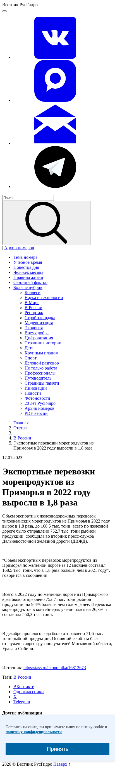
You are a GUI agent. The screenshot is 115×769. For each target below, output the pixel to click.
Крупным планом (41, 353)
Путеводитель (38, 378)
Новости (33, 393)
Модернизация (39, 322)
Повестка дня (26, 267)
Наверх (62, 764)
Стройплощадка (40, 317)
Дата (29, 347)
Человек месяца (28, 272)
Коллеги (32, 292)
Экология (34, 327)
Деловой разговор (42, 363)
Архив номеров (19, 247)
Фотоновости (37, 398)
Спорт (31, 358)
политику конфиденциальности (34, 732)
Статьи (20, 427)
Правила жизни (28, 277)
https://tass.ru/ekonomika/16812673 (54, 667)
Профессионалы (40, 373)
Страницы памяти (42, 383)
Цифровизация (39, 337)
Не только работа (41, 368)
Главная (20, 422)
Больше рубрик (27, 287)
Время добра (37, 332)
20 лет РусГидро (40, 403)
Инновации (36, 388)
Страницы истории (43, 342)
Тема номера (25, 257)
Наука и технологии (44, 297)
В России (33, 307)
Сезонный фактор (30, 282)
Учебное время (27, 262)
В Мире (32, 302)
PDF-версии (36, 413)
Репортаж (34, 312)
